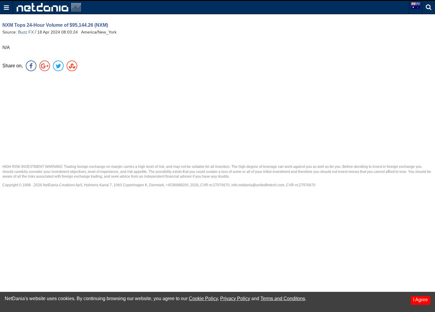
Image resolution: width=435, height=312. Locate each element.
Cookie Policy (203, 298)
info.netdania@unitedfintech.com (257, 185)
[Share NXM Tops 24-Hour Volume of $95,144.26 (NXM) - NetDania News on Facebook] (31, 66)
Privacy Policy (235, 298)
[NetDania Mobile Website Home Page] (49, 6)
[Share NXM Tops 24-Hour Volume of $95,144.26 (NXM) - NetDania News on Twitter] (58, 66)
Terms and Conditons (282, 298)
